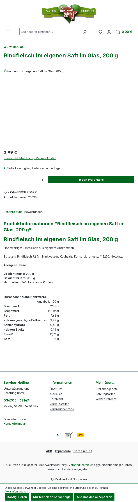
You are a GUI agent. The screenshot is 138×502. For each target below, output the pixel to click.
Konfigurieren (17, 497)
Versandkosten (79, 465)
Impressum (63, 451)
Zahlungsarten (105, 394)
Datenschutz (82, 451)
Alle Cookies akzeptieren (94, 497)
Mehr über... (105, 382)
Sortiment (56, 399)
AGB (49, 451)
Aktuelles (56, 394)
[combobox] (50, 31)
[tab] (13, 212)
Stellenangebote (107, 389)
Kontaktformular (15, 423)
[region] (69, 107)
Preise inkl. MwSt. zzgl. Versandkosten (30, 158)
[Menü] (8, 31)
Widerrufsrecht (106, 399)
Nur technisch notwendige (52, 497)
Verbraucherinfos (62, 409)
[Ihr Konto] (109, 31)
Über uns (56, 389)
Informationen (61, 382)
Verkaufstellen (59, 404)
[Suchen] (84, 31)
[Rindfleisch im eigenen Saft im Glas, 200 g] (69, 107)
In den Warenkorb (91, 179)
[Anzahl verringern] (7, 179)
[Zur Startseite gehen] (69, 14)
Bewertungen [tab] (33, 212)
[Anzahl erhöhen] (42, 179)
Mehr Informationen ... (17, 491)
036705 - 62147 (16, 400)
